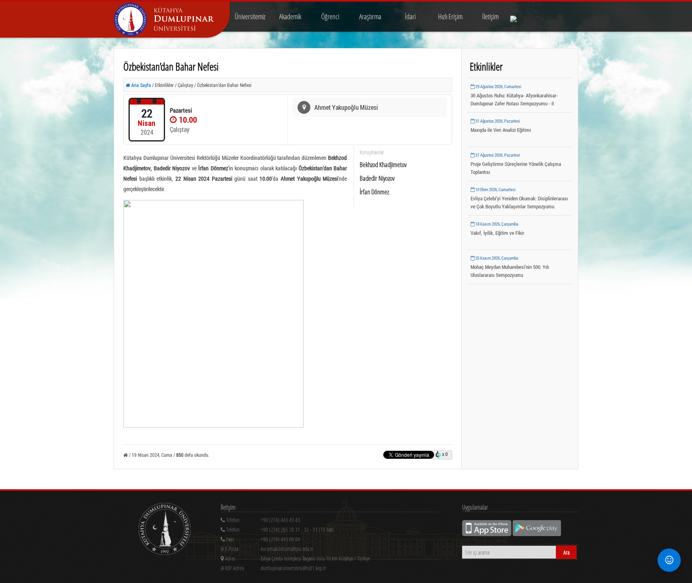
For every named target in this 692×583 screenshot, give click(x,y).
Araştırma (370, 16)
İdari (410, 16)
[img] (165, 530)
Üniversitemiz (250, 16)
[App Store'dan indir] (487, 534)
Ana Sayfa (140, 85)
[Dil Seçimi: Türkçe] (519, 17)
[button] (669, 560)
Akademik (290, 16)
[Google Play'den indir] (537, 534)
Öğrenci (330, 16)
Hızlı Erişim (450, 16)
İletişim (490, 16)
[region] (330, 531)
